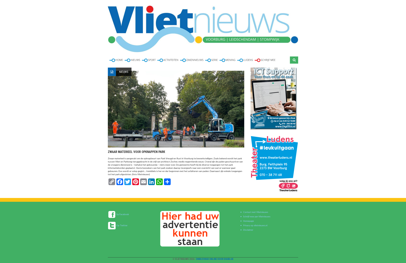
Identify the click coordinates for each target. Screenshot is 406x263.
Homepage (248, 221)
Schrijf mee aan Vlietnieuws (256, 216)
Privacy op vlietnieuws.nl (255, 225)
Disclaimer (248, 229)
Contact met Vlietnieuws (255, 212)
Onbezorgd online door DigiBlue (214, 259)
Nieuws (123, 71)
